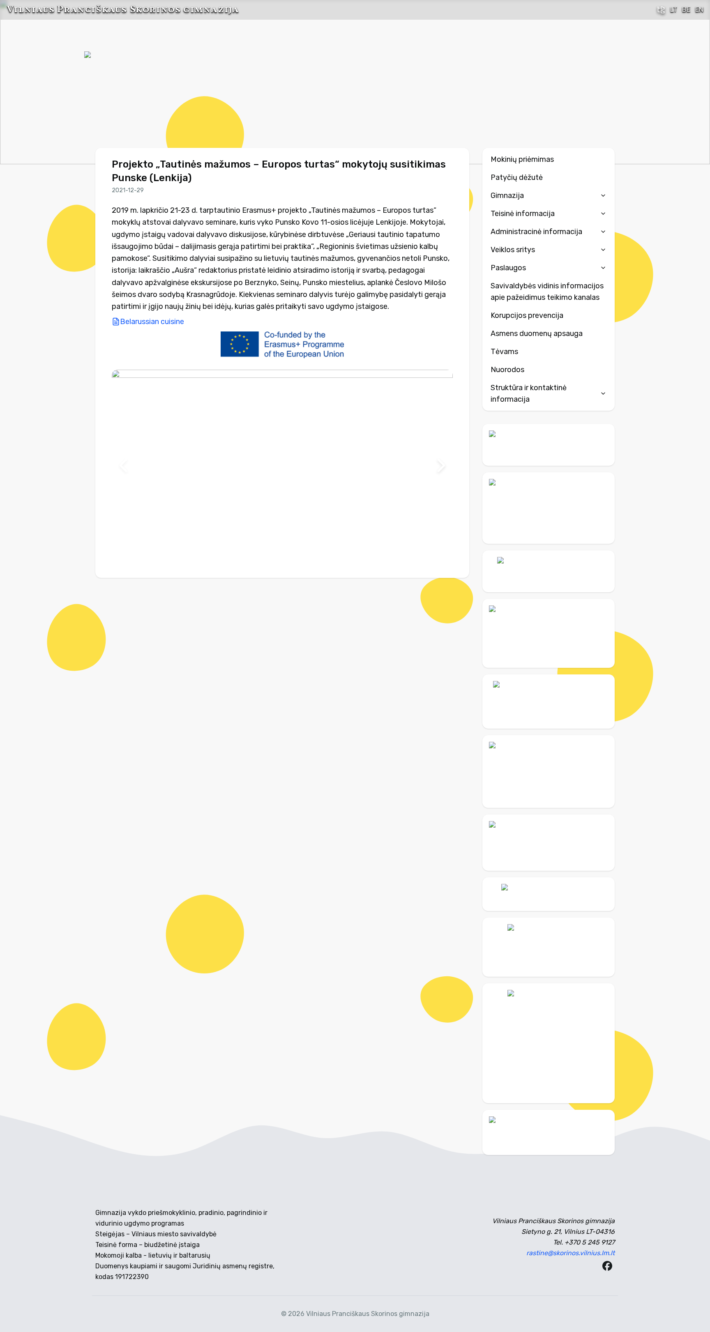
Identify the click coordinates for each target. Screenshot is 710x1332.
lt (673, 10)
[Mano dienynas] (548, 445)
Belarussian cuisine (152, 321)
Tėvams (504, 351)
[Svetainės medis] (661, 10)
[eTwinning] (548, 1132)
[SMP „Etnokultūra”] (548, 771)
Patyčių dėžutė (517, 177)
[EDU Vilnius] (548, 947)
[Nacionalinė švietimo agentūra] (548, 842)
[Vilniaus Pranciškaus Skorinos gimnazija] (115, 82)
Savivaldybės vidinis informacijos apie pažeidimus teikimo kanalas (547, 291)
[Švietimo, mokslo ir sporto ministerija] (548, 633)
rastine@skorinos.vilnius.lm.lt (570, 1253)
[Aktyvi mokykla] (548, 507)
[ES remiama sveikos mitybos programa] (548, 1043)
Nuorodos (507, 369)
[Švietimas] (548, 701)
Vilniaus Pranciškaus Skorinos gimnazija (123, 10)
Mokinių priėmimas (522, 159)
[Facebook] (607, 1265)
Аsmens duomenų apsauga (537, 333)
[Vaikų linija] (548, 571)
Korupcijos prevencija (527, 315)
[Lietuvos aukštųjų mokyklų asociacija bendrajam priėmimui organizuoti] (548, 894)
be (686, 10)
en (699, 10)
